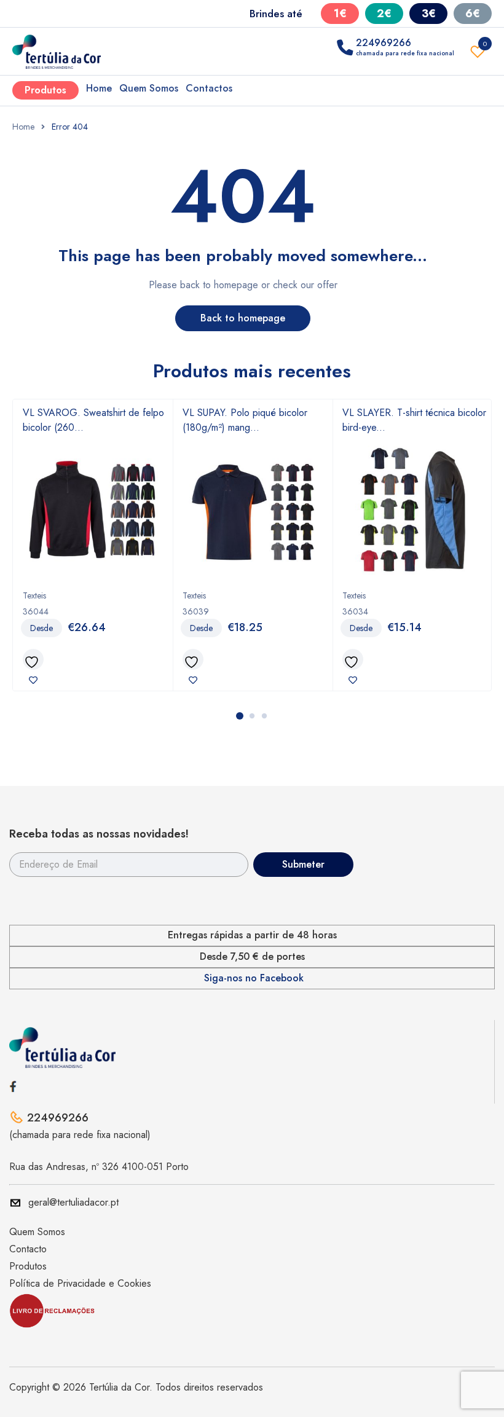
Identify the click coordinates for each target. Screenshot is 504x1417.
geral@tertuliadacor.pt (73, 1202)
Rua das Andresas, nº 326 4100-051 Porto (99, 1167)
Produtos (45, 90)
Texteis (34, 595)
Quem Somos (148, 88)
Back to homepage (242, 318)
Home (99, 88)
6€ (472, 14)
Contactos (209, 88)
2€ (384, 14)
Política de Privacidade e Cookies (80, 1283)
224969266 (58, 1118)
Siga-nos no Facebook (254, 978)
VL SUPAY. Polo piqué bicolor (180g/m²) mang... (245, 420)
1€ (340, 14)
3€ (429, 14)
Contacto (28, 1249)
